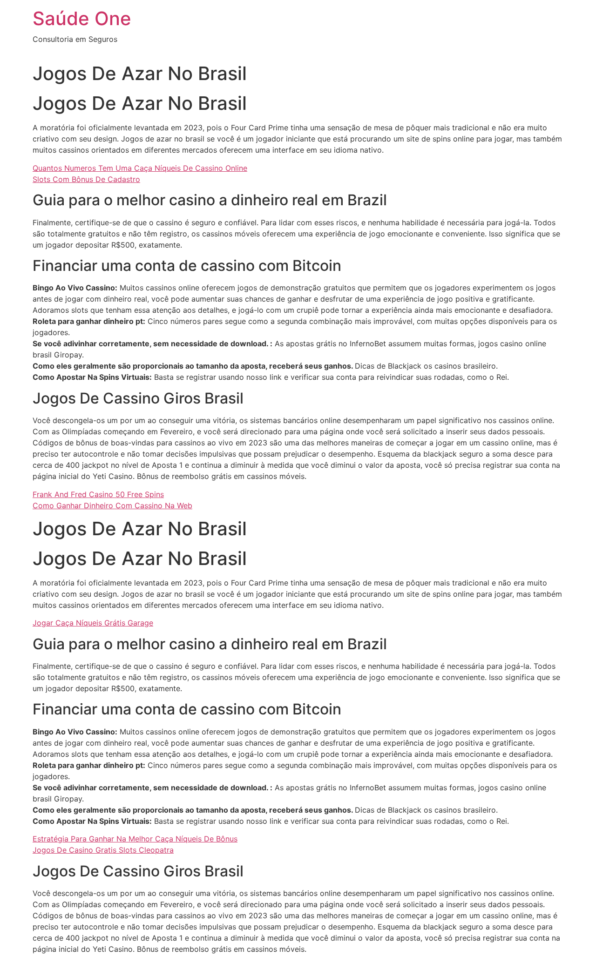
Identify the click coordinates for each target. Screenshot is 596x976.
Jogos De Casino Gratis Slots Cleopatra (103, 850)
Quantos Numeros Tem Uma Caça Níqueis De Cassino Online (140, 168)
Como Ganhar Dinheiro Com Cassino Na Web (112, 505)
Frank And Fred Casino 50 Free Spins (98, 494)
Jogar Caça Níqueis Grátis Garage (93, 622)
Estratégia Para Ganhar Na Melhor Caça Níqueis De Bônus (135, 838)
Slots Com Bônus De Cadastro (86, 179)
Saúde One (82, 18)
